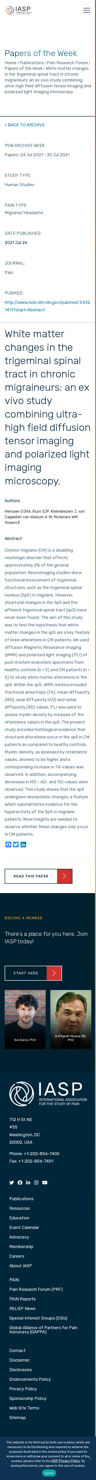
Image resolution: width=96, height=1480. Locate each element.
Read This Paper (31, 876)
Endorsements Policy (30, 1379)
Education (19, 1218)
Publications (21, 1199)
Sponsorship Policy (28, 1398)
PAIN (14, 1280)
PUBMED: (14, 293)
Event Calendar (24, 1227)
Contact (17, 1351)
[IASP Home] (19, 10)
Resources (19, 1208)
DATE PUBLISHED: (23, 233)
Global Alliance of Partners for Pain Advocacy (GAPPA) (43, 1330)
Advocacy (19, 1237)
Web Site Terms (24, 1408)
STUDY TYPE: (18, 175)
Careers (16, 1256)
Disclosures (20, 1370)
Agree (49, 1473)
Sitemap (17, 1418)
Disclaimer (19, 1360)
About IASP (20, 1266)
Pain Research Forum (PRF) (36, 1289)
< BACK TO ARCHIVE (25, 125)
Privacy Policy (23, 1389)
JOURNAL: (15, 263)
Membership (21, 1247)
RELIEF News (22, 1308)
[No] (90, 1458)
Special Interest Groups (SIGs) (38, 1318)
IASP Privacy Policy (65, 1461)
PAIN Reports (22, 1299)
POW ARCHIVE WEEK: (25, 145)
